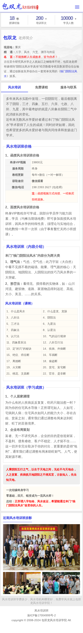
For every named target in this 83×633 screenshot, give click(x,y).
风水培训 (14, 87)
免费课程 (41, 87)
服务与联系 (68, 87)
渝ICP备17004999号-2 (41, 615)
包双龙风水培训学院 (54, 620)
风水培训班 (41, 610)
